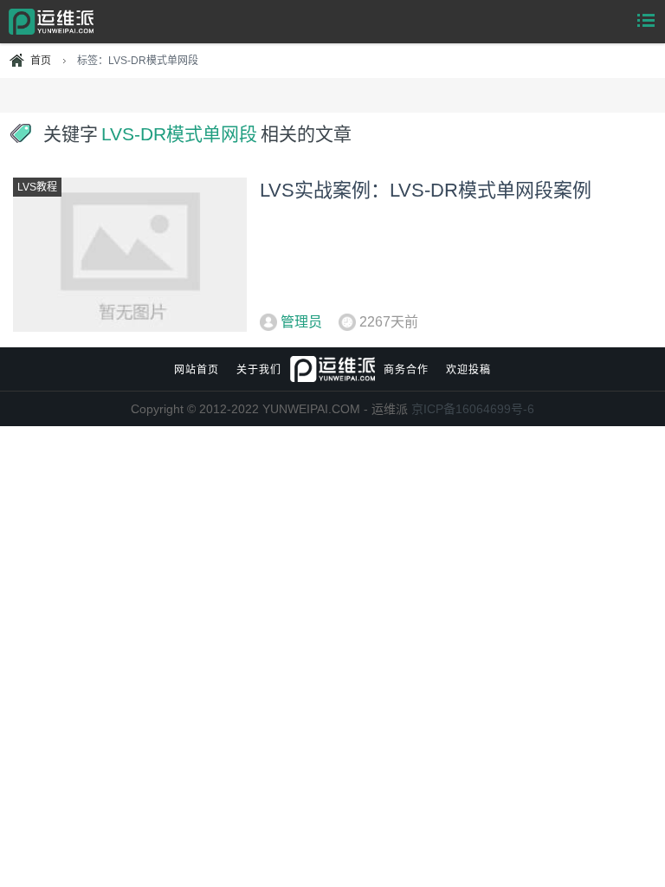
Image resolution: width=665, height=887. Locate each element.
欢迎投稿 (468, 370)
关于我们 (258, 370)
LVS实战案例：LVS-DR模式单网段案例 (425, 190)
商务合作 (406, 370)
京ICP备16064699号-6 (472, 409)
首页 (40, 61)
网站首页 (196, 370)
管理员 (301, 321)
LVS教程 (37, 187)
